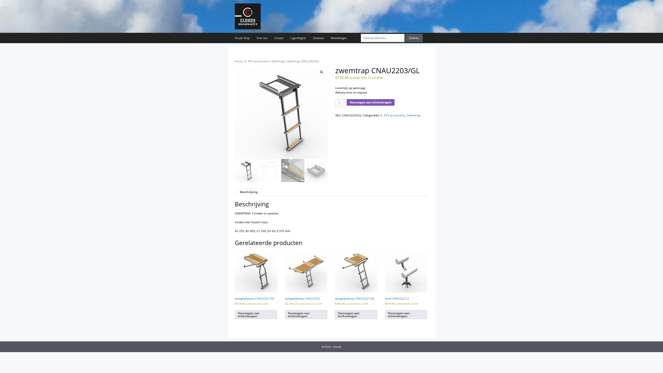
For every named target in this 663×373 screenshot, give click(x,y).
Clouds (337, 346)
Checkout (318, 38)
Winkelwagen (339, 38)
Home (239, 61)
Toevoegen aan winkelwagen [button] (249, 314)
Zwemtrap (278, 61)
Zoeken (414, 38)
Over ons (262, 38)
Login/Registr (298, 38)
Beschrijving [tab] (249, 192)
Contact (278, 38)
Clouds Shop (242, 38)
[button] (322, 72)
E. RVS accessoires (257, 61)
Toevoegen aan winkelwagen (371, 102)
